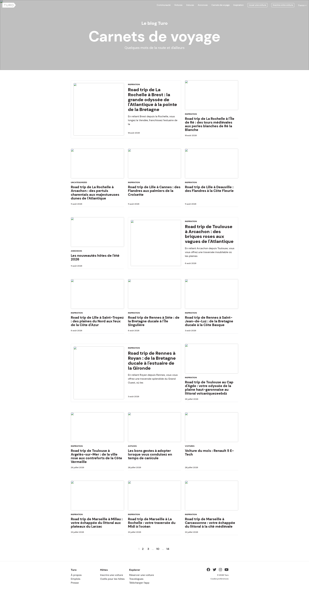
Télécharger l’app (139, 582)
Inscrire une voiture (111, 574)
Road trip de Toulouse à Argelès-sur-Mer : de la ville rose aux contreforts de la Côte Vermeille (96, 456)
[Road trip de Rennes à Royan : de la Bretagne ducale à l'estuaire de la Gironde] (99, 372)
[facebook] (208, 570)
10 (157, 548)
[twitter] (214, 570)
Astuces (190, 5)
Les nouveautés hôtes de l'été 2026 (95, 257)
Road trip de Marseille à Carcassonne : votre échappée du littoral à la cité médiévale (210, 522)
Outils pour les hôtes (112, 578)
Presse (75, 582)
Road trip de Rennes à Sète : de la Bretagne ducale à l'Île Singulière (153, 321)
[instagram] (220, 570)
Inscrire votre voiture (283, 5)
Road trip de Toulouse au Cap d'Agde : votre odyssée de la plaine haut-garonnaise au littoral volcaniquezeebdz (209, 387)
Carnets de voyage (220, 5)
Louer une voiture (257, 5)
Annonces (203, 5)
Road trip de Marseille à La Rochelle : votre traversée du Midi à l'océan (151, 522)
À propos (76, 574)
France (301, 5)
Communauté (163, 5)
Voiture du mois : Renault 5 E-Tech (209, 452)
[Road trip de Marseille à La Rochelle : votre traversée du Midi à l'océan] (154, 497)
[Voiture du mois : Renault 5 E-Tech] (211, 428)
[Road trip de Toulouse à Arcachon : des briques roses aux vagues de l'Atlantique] (156, 243)
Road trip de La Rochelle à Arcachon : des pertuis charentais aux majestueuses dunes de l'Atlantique (95, 192)
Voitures (178, 5)
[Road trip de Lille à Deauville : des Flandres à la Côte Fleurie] (211, 165)
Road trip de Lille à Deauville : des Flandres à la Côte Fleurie (209, 189)
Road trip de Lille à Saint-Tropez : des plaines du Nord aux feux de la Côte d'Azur (97, 321)
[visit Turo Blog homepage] (9, 5)
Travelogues (136, 578)
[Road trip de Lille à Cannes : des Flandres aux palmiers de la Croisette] (154, 165)
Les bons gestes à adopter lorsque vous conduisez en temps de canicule (150, 454)
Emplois (75, 578)
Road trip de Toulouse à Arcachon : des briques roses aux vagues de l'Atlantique (209, 234)
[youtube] (227, 570)
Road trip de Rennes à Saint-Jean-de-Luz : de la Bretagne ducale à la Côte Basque (209, 321)
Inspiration (238, 5)
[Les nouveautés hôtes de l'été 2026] (97, 233)
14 (167, 548)
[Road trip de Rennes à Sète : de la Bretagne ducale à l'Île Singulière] (154, 295)
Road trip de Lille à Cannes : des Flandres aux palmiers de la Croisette (154, 190)
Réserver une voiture (141, 574)
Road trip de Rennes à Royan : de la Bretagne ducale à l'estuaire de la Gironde (152, 360)
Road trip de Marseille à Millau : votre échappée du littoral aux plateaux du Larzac (97, 522)
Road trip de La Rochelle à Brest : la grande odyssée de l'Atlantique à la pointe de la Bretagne (152, 99)
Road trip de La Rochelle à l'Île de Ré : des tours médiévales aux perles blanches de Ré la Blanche (209, 124)
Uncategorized (79, 182)
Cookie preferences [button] (220, 579)
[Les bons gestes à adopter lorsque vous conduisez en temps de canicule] (154, 428)
